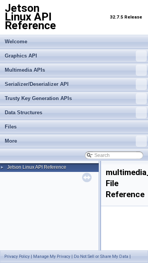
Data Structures (23, 113)
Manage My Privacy (51, 256)
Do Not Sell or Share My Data (101, 256)
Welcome (16, 42)
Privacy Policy (17, 256)
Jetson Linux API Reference (36, 167)
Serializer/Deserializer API (37, 84)
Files (11, 127)
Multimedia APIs (25, 70)
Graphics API (21, 56)
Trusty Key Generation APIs (38, 98)
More (11, 141)
